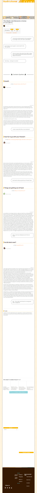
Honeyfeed (28, 482)
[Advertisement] (18, 9)
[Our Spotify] (28, 2)
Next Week (14, 32)
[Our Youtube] (31, 2)
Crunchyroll (31, 105)
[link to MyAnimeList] (25, 480)
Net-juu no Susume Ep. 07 (20, 190)
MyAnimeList (28, 479)
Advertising (21, 476)
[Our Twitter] (26, 2)
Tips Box (20, 481)
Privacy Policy (16, 478)
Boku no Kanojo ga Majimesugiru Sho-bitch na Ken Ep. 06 (19, 139)
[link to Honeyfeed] (25, 483)
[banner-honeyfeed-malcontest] (10, 456)
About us (20, 479)
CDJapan (32, 161)
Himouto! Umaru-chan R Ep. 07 (20, 84)
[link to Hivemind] (25, 486)
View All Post (19, 392)
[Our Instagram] (24, 2)
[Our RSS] (33, 2)
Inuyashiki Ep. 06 (19, 245)
